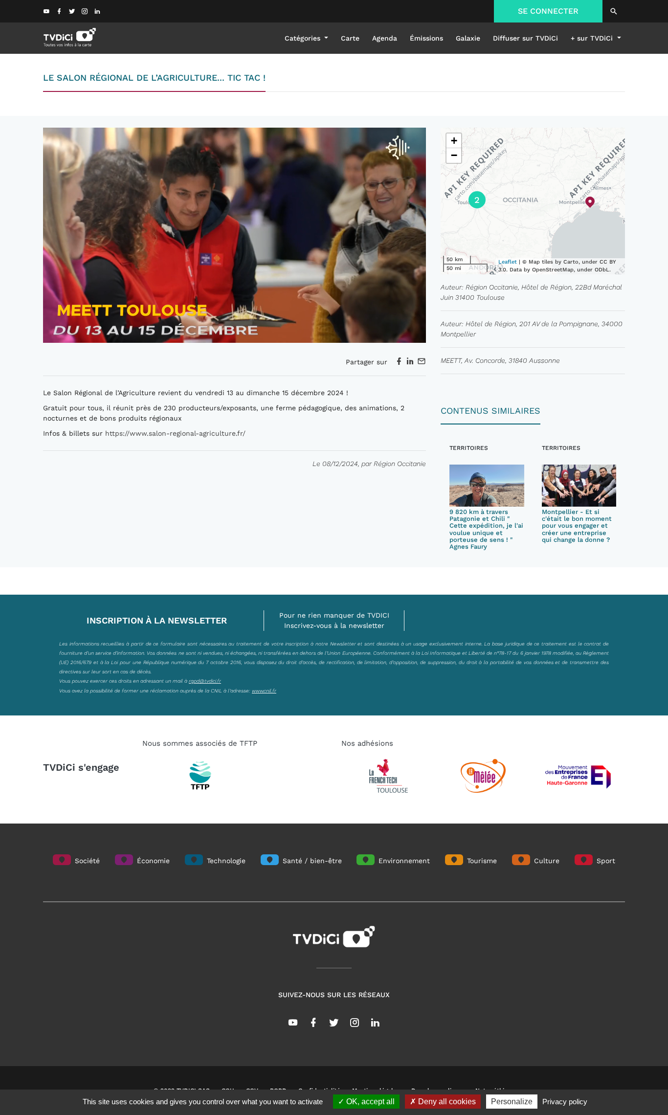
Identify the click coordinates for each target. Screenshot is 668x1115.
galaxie (468, 38)
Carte (350, 38)
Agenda (384, 38)
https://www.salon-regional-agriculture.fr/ (175, 433)
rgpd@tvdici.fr (205, 681)
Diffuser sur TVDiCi (525, 38)
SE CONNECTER (548, 11)
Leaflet (507, 262)
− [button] (454, 155)
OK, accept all (369, 1101)
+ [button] (454, 140)
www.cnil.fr (264, 690)
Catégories (304, 38)
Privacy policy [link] (564, 1101)
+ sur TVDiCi (593, 38)
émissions (426, 38)
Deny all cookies (446, 1101)
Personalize (512, 1101)
